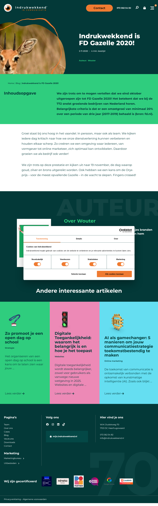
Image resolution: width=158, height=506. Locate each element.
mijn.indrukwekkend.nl (65, 436)
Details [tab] (79, 239)
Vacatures (9, 439)
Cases (7, 432)
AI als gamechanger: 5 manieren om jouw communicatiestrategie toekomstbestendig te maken (128, 346)
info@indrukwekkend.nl (112, 438)
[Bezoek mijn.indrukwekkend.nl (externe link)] (144, 8)
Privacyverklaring (12, 499)
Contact (99, 8)
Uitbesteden (10, 463)
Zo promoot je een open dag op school (24, 337)
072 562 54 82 (124, 8)
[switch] (65, 264)
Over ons (8, 428)
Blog (6, 435)
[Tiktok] (63, 424)
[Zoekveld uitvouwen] (137, 8)
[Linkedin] (58, 424)
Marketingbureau (12, 458)
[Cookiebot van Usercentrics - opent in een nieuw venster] (121, 230)
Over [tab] (116, 239)
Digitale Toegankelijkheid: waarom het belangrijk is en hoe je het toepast (73, 342)
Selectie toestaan (78, 274)
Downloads (9, 442)
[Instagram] (52, 424)
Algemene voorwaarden (35, 499)
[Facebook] (47, 424)
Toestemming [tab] (42, 239)
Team (6, 424)
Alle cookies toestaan (114, 274)
